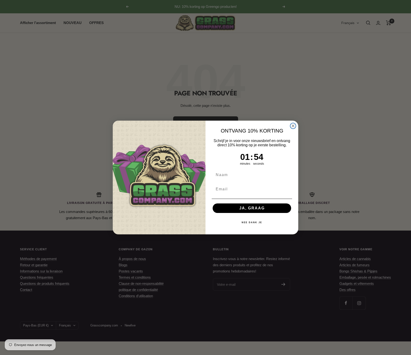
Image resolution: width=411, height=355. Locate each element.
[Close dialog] (293, 126)
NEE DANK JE (252, 222)
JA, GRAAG (252, 208)
